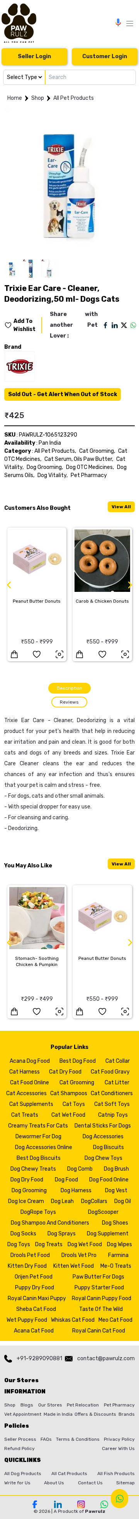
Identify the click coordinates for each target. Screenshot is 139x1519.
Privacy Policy (119, 1439)
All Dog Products (22, 1473)
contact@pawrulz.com (106, 1358)
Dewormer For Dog (38, 1136)
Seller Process (20, 1439)
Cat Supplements (31, 1104)
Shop (37, 98)
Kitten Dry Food (27, 1266)
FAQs (46, 1439)
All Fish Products (116, 1473)
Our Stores (50, 1405)
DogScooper (103, 1212)
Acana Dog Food (30, 1061)
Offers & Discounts (95, 1414)
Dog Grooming (29, 1190)
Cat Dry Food (65, 1072)
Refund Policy (19, 1448)
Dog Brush (116, 1169)
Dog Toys (18, 1244)
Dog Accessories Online (43, 1147)
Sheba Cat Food (36, 1309)
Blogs (26, 1405)
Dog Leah (62, 1201)
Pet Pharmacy (89, 475)
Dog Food (66, 1179)
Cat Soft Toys (112, 1104)
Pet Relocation (83, 1405)
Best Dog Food (77, 1061)
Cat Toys (74, 1104)
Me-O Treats (115, 1266)
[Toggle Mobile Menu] (129, 23)
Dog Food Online (109, 1179)
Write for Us (17, 1482)
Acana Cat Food (34, 1330)
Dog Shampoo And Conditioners (50, 1223)
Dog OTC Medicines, (90, 467)
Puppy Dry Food (34, 1287)
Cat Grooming (76, 1082)
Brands (127, 1414)
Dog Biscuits (108, 1147)
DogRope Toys (38, 1212)
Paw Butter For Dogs (98, 1277)
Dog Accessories (103, 1136)
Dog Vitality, (52, 475)
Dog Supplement (108, 1233)
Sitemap (125, 1482)
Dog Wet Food (85, 1244)
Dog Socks (23, 1233)
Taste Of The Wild (101, 1309)
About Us (54, 1482)
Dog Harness (76, 1190)
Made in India (58, 1414)
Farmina (118, 1255)
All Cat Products (69, 1473)
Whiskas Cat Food (73, 1320)
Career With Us (118, 1448)
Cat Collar (117, 1061)
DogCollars (94, 1201)
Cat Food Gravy (110, 1072)
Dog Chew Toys (103, 1158)
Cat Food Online (29, 1082)
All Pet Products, (55, 451)
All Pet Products (73, 98)
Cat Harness (24, 1072)
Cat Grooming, (97, 451)
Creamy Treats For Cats (38, 1125)
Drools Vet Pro (79, 1255)
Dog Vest (116, 1190)
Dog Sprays (61, 1233)
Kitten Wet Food (73, 1266)
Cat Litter (117, 1082)
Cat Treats (24, 1115)
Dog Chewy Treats (33, 1169)
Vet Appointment (22, 1414)
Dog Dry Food (26, 1179)
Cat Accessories (26, 1093)
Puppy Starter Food (99, 1287)
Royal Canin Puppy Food (101, 1298)
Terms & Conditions (78, 1439)
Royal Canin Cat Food (98, 1330)
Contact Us (90, 1482)
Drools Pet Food (30, 1255)
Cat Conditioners (112, 1093)
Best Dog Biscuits (39, 1158)
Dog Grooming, (45, 467)
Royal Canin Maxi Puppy (37, 1298)
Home (14, 98)
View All (121, 506)
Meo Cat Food (115, 1320)
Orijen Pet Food (34, 1277)
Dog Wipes (119, 1244)
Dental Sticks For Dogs (103, 1125)
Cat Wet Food (68, 1115)
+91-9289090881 (39, 1358)
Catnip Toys (113, 1115)
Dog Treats (49, 1244)
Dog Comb (80, 1169)
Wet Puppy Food (27, 1320)
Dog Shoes (115, 1223)
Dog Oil (122, 1201)
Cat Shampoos (68, 1093)
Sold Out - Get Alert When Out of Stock (62, 394)
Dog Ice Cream (26, 1201)
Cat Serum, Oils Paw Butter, (78, 459)
